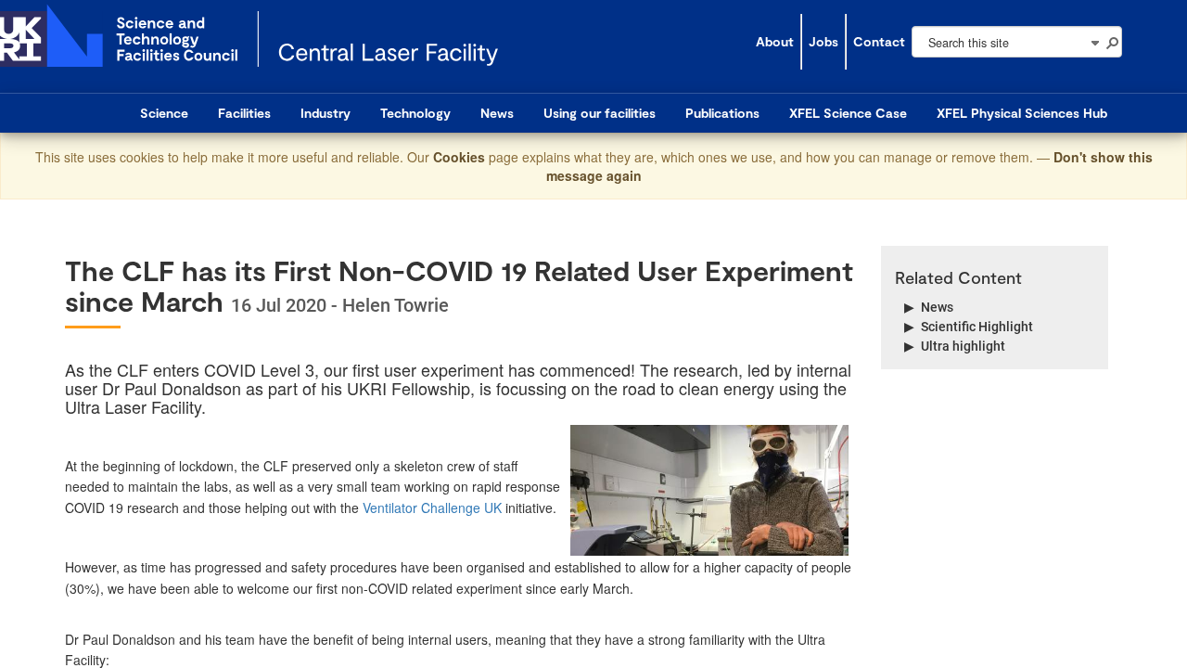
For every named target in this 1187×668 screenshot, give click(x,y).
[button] (1112, 41)
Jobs (823, 41)
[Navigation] (1094, 41)
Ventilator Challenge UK (432, 507)
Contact (879, 41)
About (775, 41)
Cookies (461, 157)
